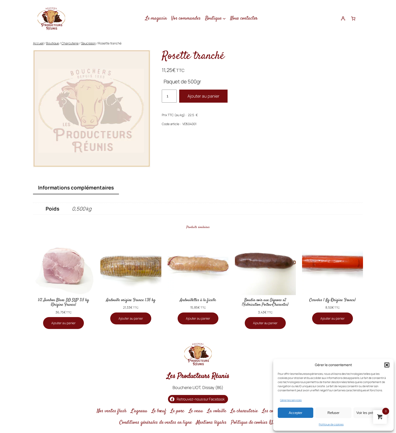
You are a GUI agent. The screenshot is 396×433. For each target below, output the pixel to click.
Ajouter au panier (203, 96)
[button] (387, 365)
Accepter (295, 413)
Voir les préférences (371, 413)
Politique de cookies (331, 424)
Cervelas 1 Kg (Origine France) (332, 300)
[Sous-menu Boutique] (224, 18)
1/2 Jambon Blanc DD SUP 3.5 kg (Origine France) (63, 302)
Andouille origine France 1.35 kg (130, 300)
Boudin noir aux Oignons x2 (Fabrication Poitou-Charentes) (265, 302)
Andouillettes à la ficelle (198, 300)
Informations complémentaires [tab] (76, 187)
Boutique (52, 43)
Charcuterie (70, 43)
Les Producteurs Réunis (198, 376)
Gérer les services (291, 400)
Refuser (333, 413)
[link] (353, 18)
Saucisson (88, 43)
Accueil (38, 43)
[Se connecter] (343, 18)
